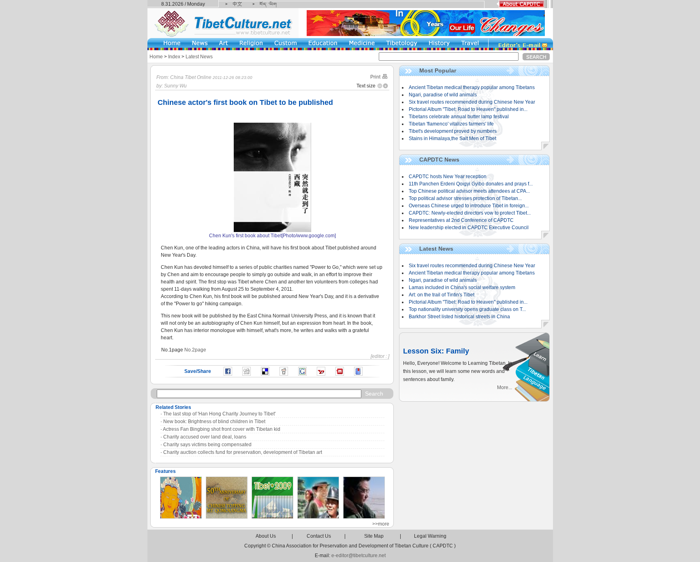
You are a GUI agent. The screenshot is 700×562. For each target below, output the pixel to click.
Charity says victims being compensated (207, 444)
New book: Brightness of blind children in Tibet (214, 421)
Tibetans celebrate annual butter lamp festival (459, 116)
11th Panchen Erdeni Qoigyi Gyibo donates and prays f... (471, 184)
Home (156, 57)
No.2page (195, 350)
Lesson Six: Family (436, 351)
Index (174, 57)
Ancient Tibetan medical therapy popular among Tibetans (472, 87)
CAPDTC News (439, 159)
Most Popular (437, 70)
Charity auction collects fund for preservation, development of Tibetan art (242, 452)
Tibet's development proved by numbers (453, 131)
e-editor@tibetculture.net (358, 555)
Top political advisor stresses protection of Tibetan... (465, 198)
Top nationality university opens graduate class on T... (467, 309)
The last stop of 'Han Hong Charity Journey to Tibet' (219, 414)
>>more (380, 524)
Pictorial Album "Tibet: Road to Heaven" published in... (468, 109)
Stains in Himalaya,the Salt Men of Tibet (452, 138)
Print (376, 77)
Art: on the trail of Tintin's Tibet (441, 295)
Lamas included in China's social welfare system (462, 287)
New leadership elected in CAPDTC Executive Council (469, 227)
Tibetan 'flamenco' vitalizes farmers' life (451, 124)
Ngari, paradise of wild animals (443, 95)
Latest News (199, 57)
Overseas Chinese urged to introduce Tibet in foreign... (469, 206)
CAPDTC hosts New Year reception (448, 176)
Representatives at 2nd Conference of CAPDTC (461, 220)
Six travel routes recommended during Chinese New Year (472, 102)
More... (504, 387)
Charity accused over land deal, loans (204, 437)
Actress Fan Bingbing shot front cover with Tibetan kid (221, 429)
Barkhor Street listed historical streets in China (459, 316)
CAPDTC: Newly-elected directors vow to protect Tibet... (470, 213)
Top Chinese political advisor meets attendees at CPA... (469, 191)
